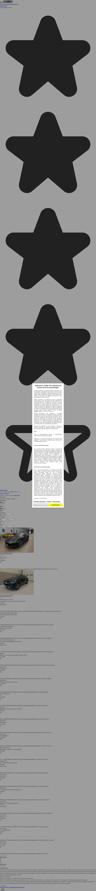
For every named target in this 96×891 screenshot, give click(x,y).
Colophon (49, 501)
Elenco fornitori (56, 501)
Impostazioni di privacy (40, 505)
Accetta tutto (55, 505)
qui (53, 411)
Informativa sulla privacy (39, 501)
